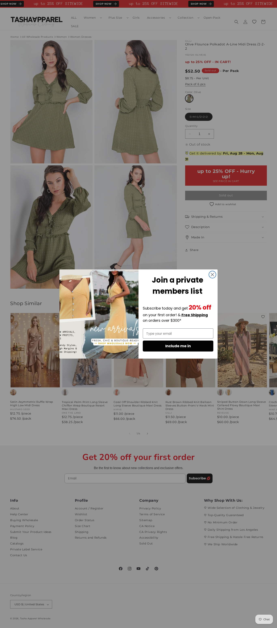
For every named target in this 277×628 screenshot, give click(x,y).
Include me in (178, 345)
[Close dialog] (212, 274)
